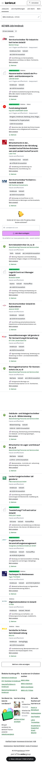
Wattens (13, 378)
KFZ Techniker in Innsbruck (11, 681)
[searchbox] (21, 17)
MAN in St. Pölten (27, 690)
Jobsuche (5, 9)
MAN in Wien (25, 680)
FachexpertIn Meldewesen (21, 574)
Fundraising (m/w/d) (18, 108)
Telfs (11, 253)
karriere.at (35, 703)
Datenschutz (8, 746)
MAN (7, 26)
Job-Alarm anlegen (22, 233)
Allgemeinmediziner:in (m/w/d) (22, 602)
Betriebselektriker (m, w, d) (21, 245)
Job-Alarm (31, 9)
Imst (19, 160)
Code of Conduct (31, 746)
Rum (19, 51)
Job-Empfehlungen (18, 9)
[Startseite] (11, 3)
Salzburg (27, 117)
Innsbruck (18, 26)
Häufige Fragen (10, 741)
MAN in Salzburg (26, 684)
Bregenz (13, 117)
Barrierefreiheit (19, 746)
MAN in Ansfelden (27, 687)
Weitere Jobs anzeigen (21, 664)
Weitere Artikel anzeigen (19, 720)
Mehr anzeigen (13, 62)
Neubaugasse (36, 713)
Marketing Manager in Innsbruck (9, 691)
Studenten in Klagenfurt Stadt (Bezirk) (35, 729)
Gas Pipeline (35, 717)
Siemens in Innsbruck (9, 678)
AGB (34, 741)
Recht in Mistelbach (35, 709)
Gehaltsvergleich (8, 734)
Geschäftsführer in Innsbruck (8, 685)
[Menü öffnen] (2, 3)
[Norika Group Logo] (21, 754)
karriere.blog (19, 698)
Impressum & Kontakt (25, 741)
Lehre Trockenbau (35, 721)
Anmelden (35, 3)
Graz (33, 117)
